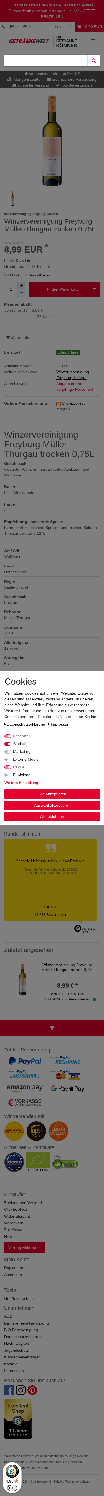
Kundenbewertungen (22, 1357)
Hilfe (8, 1236)
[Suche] (93, 60)
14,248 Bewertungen (50, 915)
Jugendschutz (16, 1350)
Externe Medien (27, 759)
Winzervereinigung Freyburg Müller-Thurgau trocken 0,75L (67, 967)
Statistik (20, 743)
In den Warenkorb (62, 289)
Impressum (14, 1370)
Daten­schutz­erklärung (26, 724)
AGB (8, 1316)
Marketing (22, 751)
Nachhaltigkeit (16, 1343)
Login (60, 26)
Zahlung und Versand (23, 1202)
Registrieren (15, 1267)
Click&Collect (15, 1209)
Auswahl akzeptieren (52, 805)
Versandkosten (39, 275)
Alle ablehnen (52, 816)
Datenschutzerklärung (23, 1336)
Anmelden (13, 1274)
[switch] (12, 1488)
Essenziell (22, 736)
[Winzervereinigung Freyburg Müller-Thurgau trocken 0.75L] (22, 979)
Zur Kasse (13, 1230)
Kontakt (10, 1364)
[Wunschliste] (71, 27)
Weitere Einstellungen (23, 782)
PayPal (19, 767)
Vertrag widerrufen (24, 1247)
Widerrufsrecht (17, 1216)
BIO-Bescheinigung (21, 1330)
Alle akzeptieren (52, 794)
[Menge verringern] (21, 293)
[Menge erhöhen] (21, 285)
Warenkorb (13, 1223)
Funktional (22, 775)
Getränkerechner (19, 1298)
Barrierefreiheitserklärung (26, 1323)
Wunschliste (19, 337)
